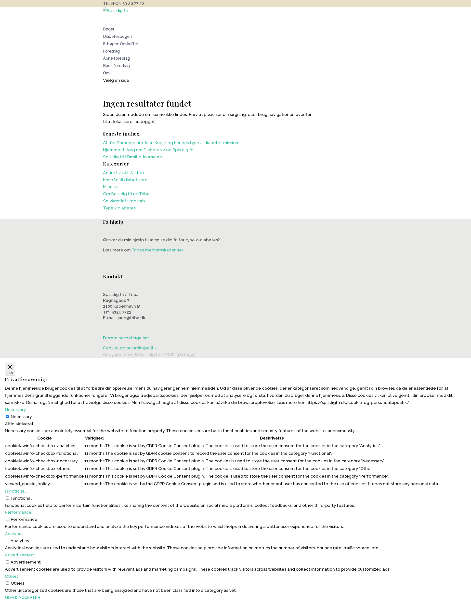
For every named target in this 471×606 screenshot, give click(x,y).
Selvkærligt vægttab (124, 200)
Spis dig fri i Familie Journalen (132, 156)
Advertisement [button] (20, 554)
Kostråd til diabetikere (125, 179)
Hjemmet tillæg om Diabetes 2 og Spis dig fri (148, 149)
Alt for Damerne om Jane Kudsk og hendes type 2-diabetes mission (170, 142)
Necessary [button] (15, 409)
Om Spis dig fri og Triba (126, 193)
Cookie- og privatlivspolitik (130, 347)
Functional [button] (15, 491)
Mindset (111, 186)
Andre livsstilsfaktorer (125, 172)
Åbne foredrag (116, 58)
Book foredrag (116, 65)
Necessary (21, 416)
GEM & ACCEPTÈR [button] (22, 597)
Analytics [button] (14, 533)
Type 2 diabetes (119, 208)
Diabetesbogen (117, 36)
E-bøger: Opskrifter (120, 43)
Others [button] (11, 576)
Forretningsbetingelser (126, 337)
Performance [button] (18, 512)
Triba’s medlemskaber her (157, 250)
